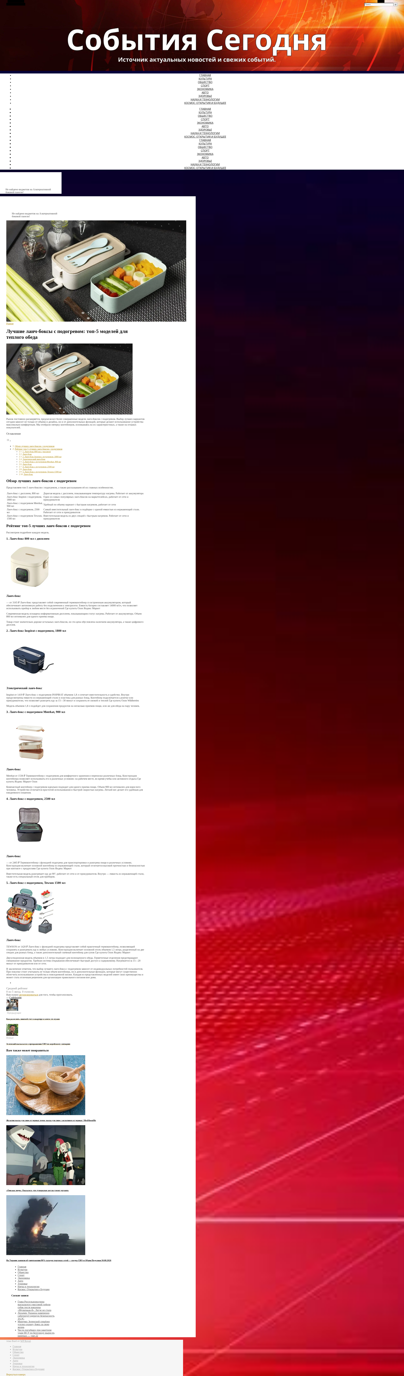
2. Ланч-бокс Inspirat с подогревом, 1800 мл (42, 456)
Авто (205, 92)
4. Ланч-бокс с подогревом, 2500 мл (38, 467)
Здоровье (205, 96)
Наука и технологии (205, 99)
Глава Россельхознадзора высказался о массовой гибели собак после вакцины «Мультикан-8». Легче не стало (34, 1306)
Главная (205, 75)
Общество (205, 82)
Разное (10, 323)
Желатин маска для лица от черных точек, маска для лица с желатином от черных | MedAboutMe (51, 1120)
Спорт (205, 85)
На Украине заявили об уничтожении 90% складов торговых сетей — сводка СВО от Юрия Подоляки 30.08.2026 (58, 1260)
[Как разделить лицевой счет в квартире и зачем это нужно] (12, 1010)
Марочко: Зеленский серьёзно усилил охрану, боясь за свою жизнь (34, 1324)
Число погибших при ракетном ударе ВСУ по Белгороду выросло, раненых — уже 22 (36, 1333)
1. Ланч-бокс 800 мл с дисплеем (37, 451)
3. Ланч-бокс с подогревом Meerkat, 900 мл (42, 462)
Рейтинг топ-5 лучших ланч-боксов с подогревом (38, 449)
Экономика (205, 89)
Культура (205, 78)
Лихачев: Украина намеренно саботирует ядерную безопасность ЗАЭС (36, 1316)
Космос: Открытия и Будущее (205, 103)
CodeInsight (15, 997)
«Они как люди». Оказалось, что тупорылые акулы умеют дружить (37, 1190)
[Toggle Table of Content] (8, 440)
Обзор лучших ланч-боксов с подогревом (34, 446)
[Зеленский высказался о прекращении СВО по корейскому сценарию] (12, 1035)
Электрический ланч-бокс (34, 459)
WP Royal (25, 1341)
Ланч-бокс (27, 454)
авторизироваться (28, 994)
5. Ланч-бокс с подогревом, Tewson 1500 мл (42, 472)
